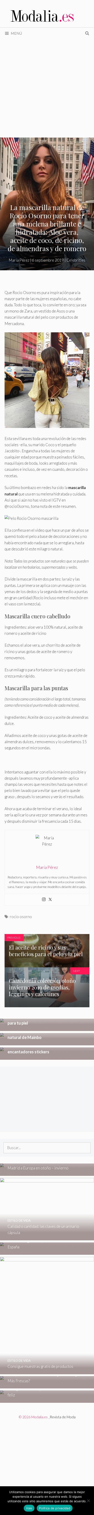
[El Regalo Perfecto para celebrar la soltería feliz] (47, 1399)
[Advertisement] (47, 88)
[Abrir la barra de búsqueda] (87, 33)
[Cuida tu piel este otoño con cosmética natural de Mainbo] (47, 1042)
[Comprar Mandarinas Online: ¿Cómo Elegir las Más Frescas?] (47, 1385)
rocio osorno (21, 916)
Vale (29, 1508)
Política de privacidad (54, 1508)
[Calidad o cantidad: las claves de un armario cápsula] (47, 1237)
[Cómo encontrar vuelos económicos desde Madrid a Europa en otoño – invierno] (47, 1172)
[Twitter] (50, 899)
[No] (88, 1500)
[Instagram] (44, 899)
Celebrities (76, 260)
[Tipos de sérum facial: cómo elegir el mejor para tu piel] (47, 1028)
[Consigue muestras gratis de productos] (47, 1371)
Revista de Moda (63, 1417)
